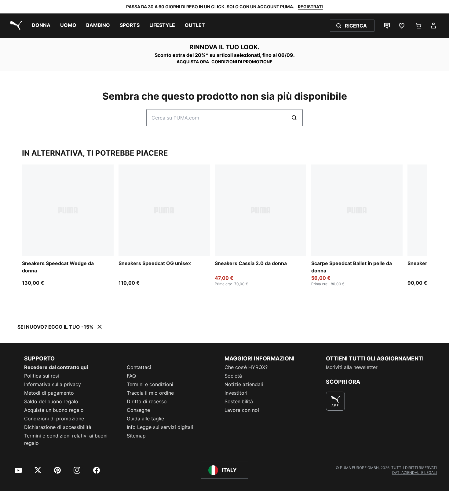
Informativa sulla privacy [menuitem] (52, 384)
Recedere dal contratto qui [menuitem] (56, 367)
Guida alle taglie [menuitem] (145, 418)
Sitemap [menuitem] (136, 436)
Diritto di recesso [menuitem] (147, 401)
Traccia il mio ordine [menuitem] (150, 393)
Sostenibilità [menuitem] (238, 401)
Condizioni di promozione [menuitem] (54, 418)
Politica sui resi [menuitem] (41, 376)
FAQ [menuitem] (131, 376)
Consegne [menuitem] (138, 410)
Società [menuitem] (233, 376)
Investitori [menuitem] (235, 393)
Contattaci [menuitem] (139, 367)
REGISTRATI (310, 6)
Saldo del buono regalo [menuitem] (51, 401)
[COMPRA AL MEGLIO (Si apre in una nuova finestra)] (335, 401)
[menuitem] (41, 26)
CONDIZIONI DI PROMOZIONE (241, 61)
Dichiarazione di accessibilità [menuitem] (57, 427)
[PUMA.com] (15, 26)
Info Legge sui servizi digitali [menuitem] (160, 427)
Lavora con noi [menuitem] (241, 410)
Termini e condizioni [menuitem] (150, 384)
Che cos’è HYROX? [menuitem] (246, 367)
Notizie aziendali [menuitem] (243, 384)
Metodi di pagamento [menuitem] (49, 393)
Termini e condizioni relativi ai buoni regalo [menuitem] (66, 439)
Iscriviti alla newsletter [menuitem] (352, 367)
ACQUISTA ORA (193, 61)
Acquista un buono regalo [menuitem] (54, 410)
